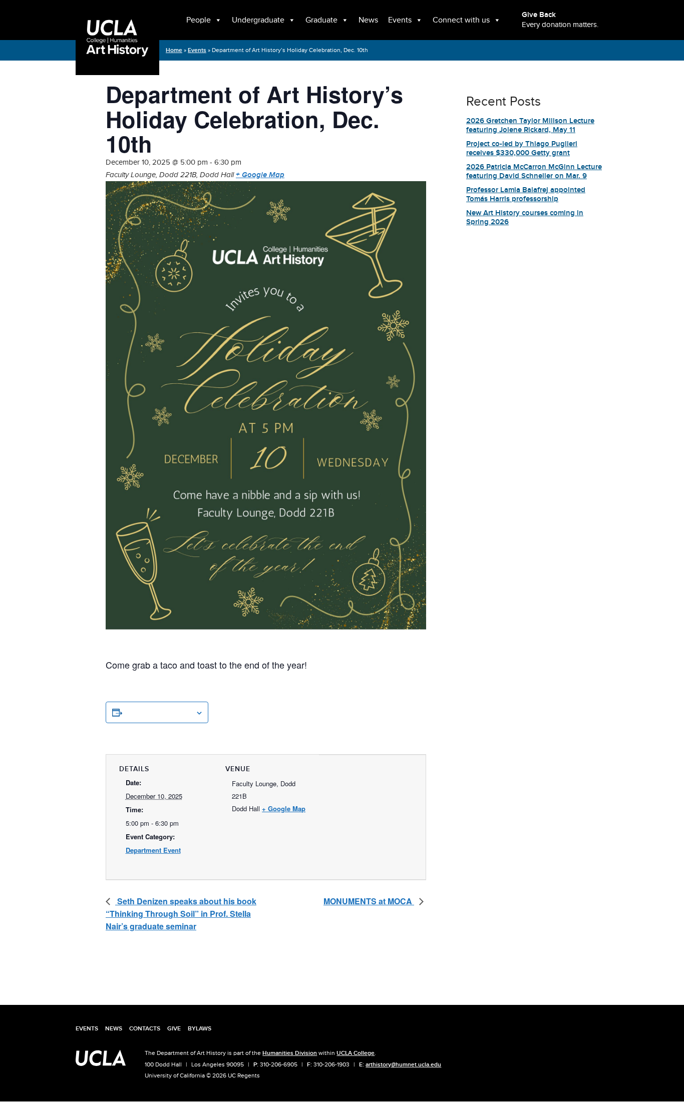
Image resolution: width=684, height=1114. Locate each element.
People (198, 20)
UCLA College (355, 1052)
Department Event (153, 850)
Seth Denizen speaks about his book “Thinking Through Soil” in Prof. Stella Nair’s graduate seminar (181, 913)
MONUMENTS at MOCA (368, 901)
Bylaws (199, 1028)
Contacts (144, 1028)
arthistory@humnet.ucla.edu (403, 1064)
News (368, 20)
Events (400, 20)
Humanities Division (289, 1052)
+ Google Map (260, 175)
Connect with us (461, 20)
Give (174, 1028)
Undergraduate (258, 20)
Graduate (321, 20)
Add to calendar (159, 712)
